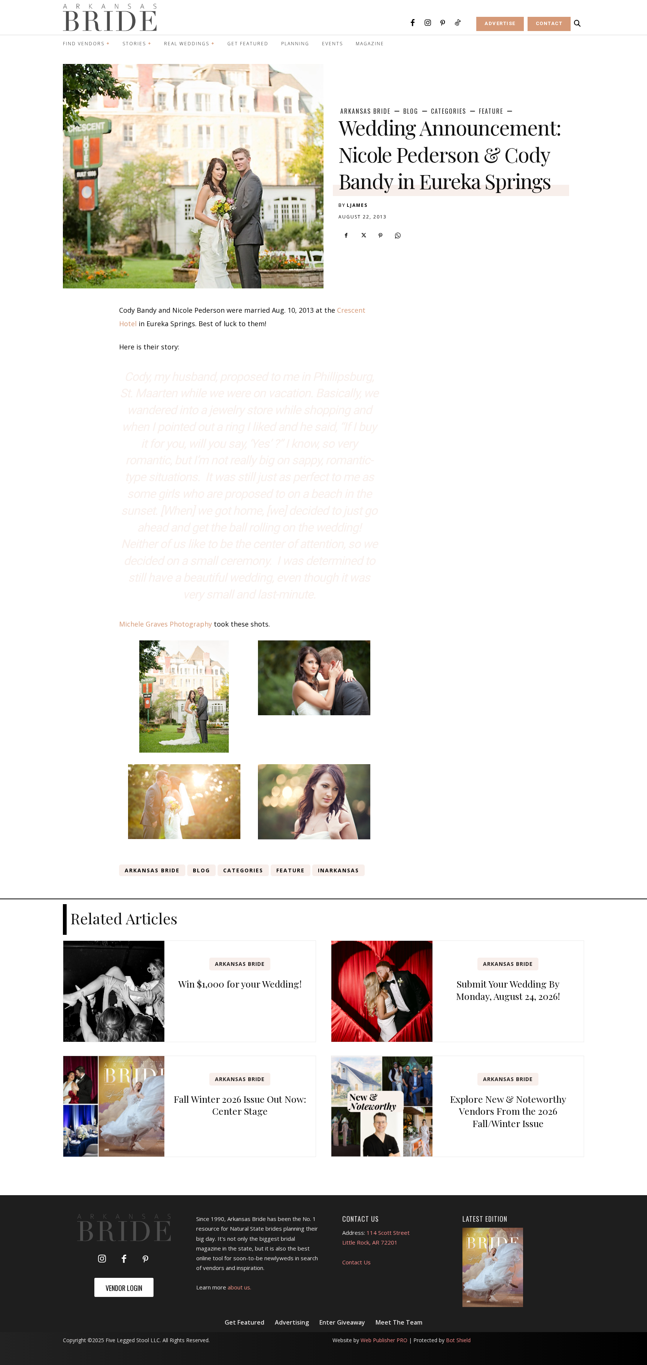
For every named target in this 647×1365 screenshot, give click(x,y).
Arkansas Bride (365, 111)
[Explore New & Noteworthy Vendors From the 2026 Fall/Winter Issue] (381, 1106)
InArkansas (338, 870)
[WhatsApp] (397, 235)
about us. (239, 1287)
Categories (448, 111)
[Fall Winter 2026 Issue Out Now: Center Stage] (113, 1106)
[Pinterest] (442, 23)
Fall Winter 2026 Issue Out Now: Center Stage (240, 1105)
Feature (491, 111)
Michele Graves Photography (165, 623)
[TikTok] (457, 23)
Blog (410, 111)
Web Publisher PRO (384, 1340)
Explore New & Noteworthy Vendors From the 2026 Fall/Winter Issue (508, 1111)
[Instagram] (427, 23)
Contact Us (356, 1262)
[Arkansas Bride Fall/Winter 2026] (492, 1267)
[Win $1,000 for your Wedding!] (113, 991)
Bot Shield (458, 1340)
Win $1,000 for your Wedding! (240, 983)
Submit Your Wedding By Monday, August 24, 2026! (508, 989)
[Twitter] (363, 235)
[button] (577, 23)
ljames (357, 205)
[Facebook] (412, 23)
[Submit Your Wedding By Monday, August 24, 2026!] (381, 991)
